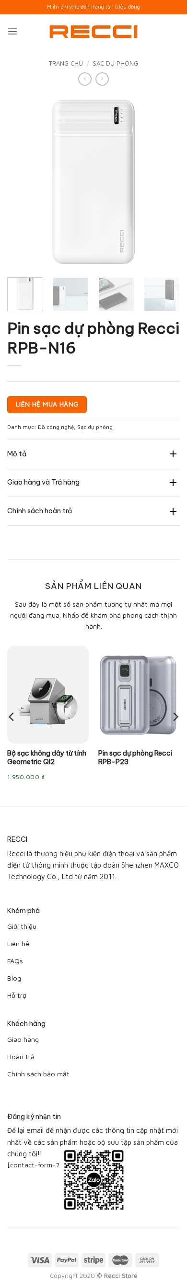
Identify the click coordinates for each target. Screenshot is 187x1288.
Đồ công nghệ (56, 427)
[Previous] (22, 181)
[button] (12, 31)
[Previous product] (102, 79)
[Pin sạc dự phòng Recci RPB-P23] (139, 695)
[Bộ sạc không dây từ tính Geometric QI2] (48, 695)
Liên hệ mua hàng (47, 404)
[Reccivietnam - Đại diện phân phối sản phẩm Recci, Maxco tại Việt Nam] (93, 31)
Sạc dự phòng (115, 63)
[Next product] (85, 79)
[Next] (164, 181)
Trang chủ (66, 63)
